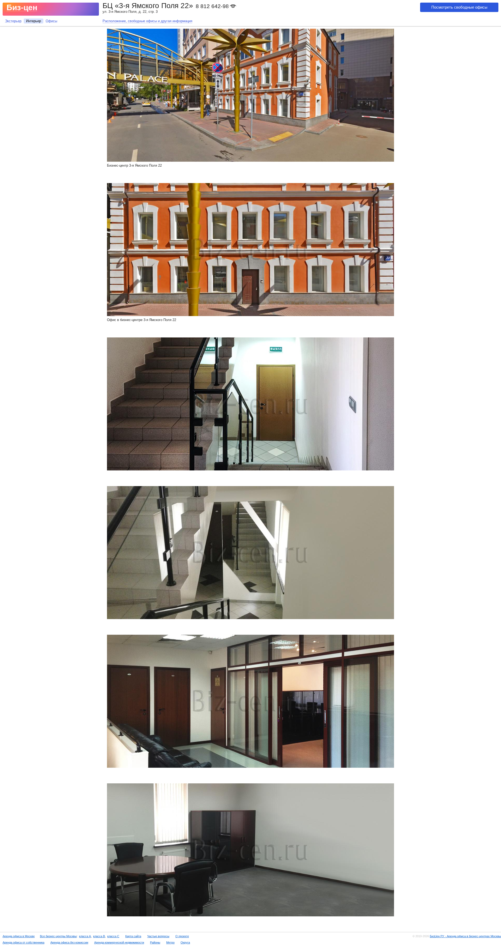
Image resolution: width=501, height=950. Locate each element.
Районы (155, 942)
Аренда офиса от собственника (23, 942)
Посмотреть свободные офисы (459, 7)
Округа (185, 942)
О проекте (182, 936)
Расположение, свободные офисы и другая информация (147, 21)
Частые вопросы (158, 936)
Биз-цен (22, 7)
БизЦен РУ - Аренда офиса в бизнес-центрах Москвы (465, 936)
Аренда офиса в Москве (19, 936)
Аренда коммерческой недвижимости (119, 942)
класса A (85, 936)
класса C (113, 936)
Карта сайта (133, 936)
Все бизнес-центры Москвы (58, 936)
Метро (170, 942)
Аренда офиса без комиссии (69, 942)
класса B (99, 936)
